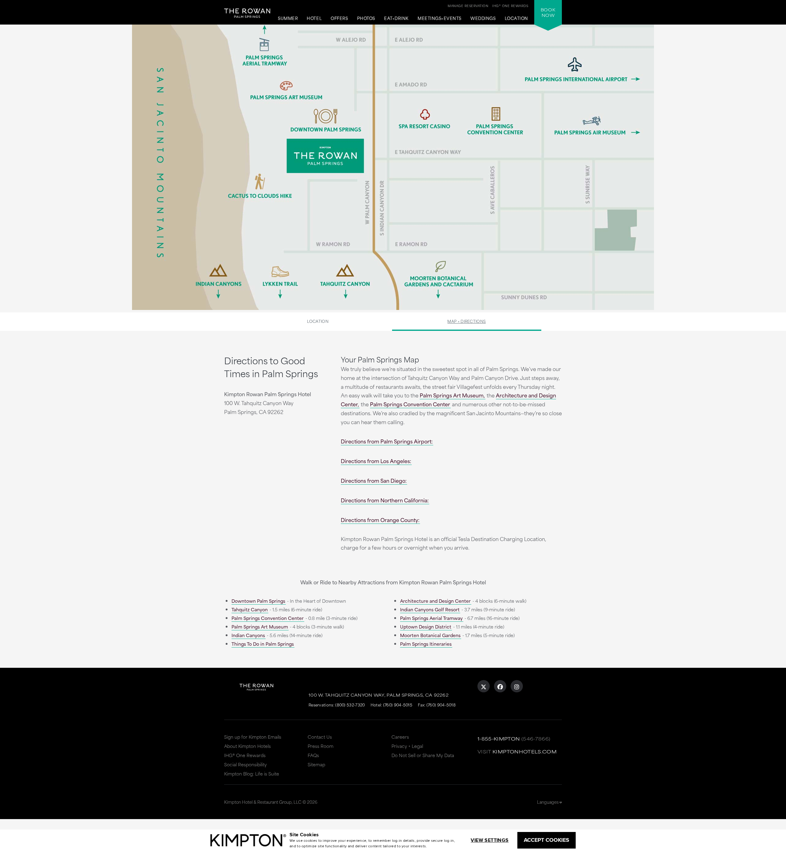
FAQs (313, 755)
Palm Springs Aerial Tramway (431, 617)
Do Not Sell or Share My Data (422, 755)
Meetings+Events (439, 18)
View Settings (489, 840)
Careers (400, 736)
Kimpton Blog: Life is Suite (251, 773)
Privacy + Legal (407, 745)
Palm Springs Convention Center (410, 404)
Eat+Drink (396, 18)
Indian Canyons (248, 635)
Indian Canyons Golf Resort (430, 609)
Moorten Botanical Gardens (430, 635)
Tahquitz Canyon (250, 609)
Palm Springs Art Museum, (452, 395)
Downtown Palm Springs (258, 600)
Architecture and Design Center (435, 600)
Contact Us (320, 736)
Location (516, 18)
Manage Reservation (468, 5)
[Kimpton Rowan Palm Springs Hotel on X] (483, 686)
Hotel (314, 18)
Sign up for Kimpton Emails (252, 736)
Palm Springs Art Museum (260, 626)
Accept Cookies (546, 840)
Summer (288, 18)
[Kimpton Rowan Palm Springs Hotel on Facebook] (500, 686)
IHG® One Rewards (245, 755)
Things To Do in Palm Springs (263, 643)
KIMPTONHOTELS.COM (524, 751)
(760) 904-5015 (397, 705)
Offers (339, 18)
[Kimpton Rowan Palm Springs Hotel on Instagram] (517, 686)
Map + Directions (466, 321)
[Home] (247, 17)
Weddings (483, 18)
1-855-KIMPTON (498, 738)
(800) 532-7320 (350, 705)
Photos (366, 18)
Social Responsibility (245, 764)
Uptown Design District (425, 626)
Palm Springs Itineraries (426, 643)
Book (548, 12)
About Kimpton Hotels (247, 745)
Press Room (320, 745)
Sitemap (316, 764)
